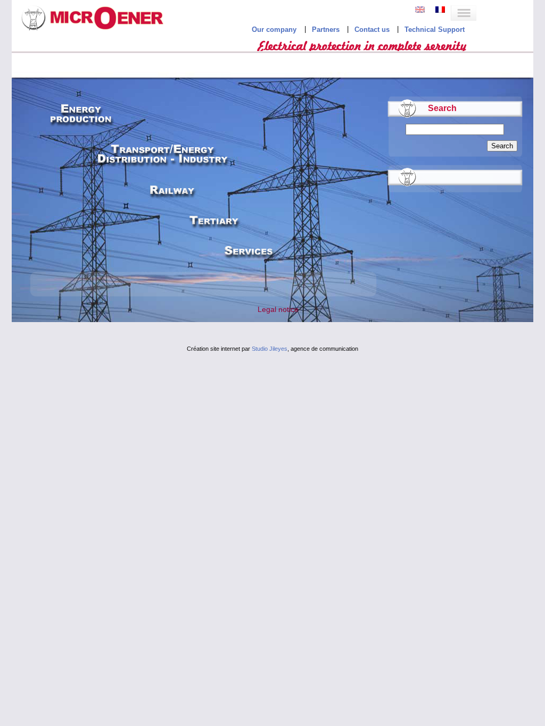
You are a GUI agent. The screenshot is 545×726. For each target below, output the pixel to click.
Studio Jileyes (269, 348)
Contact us (372, 29)
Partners (326, 29)
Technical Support (434, 29)
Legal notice (278, 309)
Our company (274, 29)
